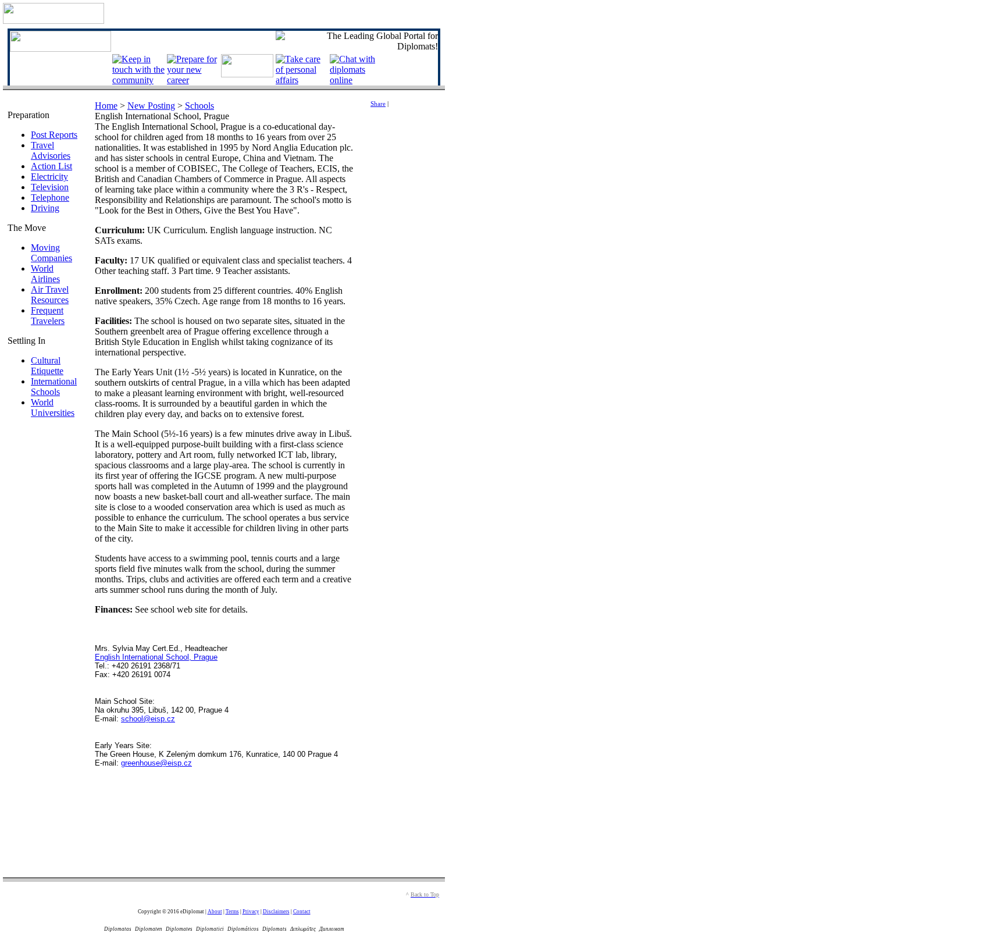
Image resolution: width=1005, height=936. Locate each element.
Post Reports (54, 135)
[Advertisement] (405, 304)
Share (378, 104)
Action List (51, 166)
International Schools (54, 386)
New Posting (151, 106)
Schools (199, 106)
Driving (45, 208)
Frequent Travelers (48, 315)
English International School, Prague (156, 657)
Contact (302, 911)
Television (50, 187)
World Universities (52, 407)
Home (106, 106)
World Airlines (45, 274)
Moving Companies (51, 253)
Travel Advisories (50, 150)
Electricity (49, 176)
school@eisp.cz (148, 718)
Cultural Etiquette (47, 365)
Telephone (50, 197)
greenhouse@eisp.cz (156, 763)
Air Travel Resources (50, 294)
